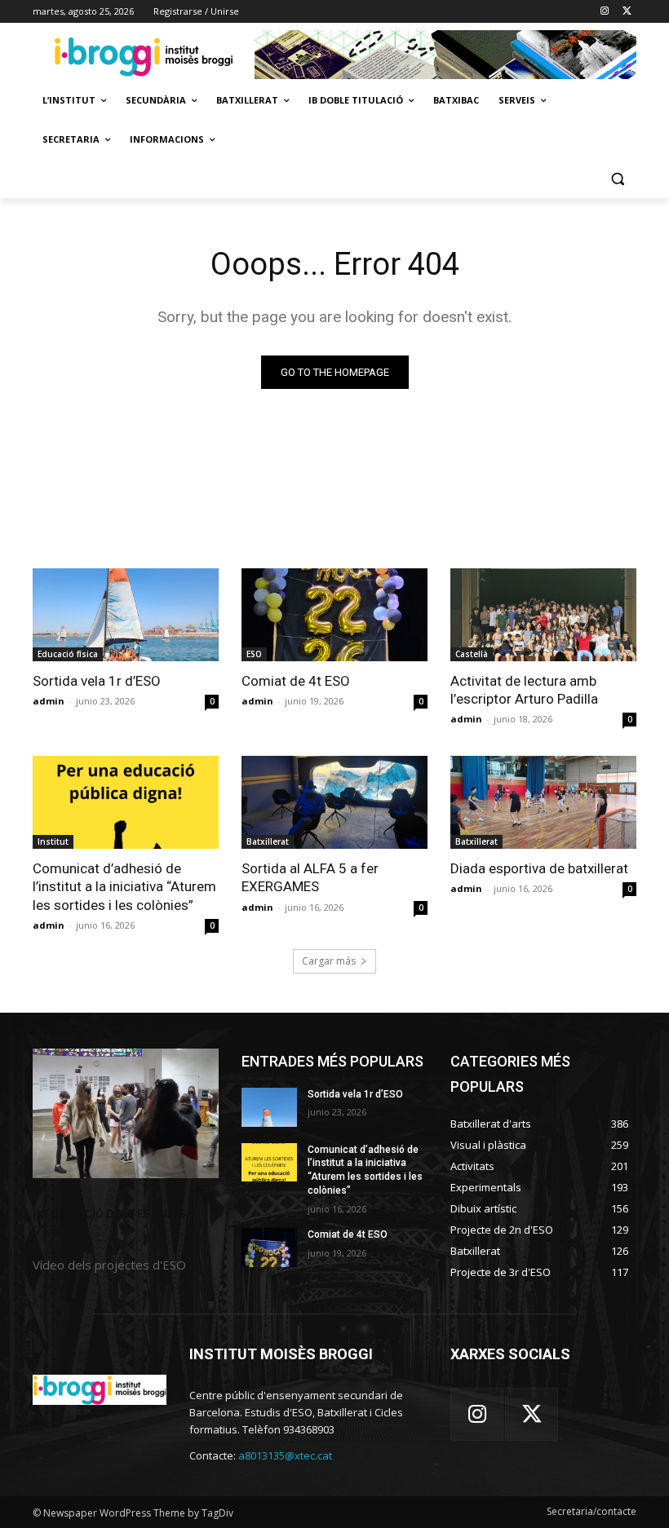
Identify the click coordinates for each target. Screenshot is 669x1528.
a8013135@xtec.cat (285, 1455)
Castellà (471, 654)
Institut (53, 841)
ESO (254, 654)
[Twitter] (627, 11)
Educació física (68, 654)
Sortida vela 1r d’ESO (97, 681)
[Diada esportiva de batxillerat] (543, 802)
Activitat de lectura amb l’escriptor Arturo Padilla (524, 690)
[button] (617, 179)
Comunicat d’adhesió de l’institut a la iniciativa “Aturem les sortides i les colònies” (124, 886)
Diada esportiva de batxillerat (539, 868)
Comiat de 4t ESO (295, 681)
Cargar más (329, 961)
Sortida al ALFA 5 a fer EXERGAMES (310, 877)
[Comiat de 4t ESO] (334, 614)
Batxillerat (267, 841)
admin (48, 701)
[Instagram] (604, 11)
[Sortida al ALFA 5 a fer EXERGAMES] (334, 802)
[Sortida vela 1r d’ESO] (126, 614)
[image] (126, 1114)
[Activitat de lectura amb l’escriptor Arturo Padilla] (543, 614)
